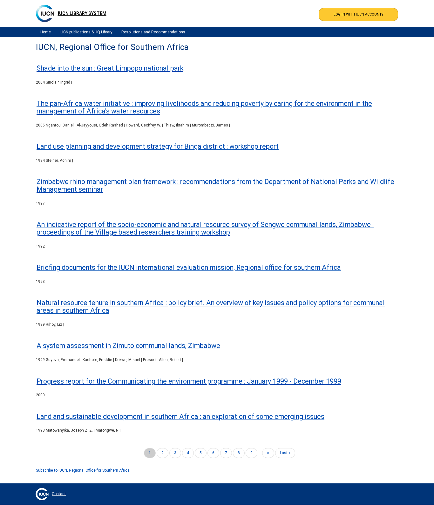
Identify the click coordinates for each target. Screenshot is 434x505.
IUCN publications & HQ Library (86, 32)
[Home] (45, 13)
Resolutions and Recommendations (153, 32)
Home (45, 32)
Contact (59, 494)
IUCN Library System (82, 13)
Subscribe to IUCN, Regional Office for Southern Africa (83, 470)
